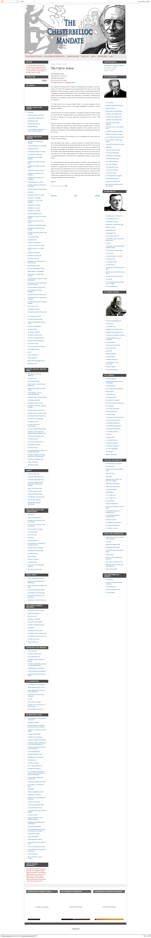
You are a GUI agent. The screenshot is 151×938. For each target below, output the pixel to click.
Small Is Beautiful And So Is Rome (36, 687)
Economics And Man (33, 553)
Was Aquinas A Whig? (33, 464)
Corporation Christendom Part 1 (36, 476)
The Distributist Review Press (54, 56)
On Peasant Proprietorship (112, 152)
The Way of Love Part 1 (34, 639)
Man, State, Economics (33, 258)
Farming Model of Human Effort (35, 550)
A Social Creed (109, 323)
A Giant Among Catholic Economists (37, 151)
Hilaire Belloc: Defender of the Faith (114, 224)
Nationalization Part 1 (111, 230)
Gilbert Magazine (73, 56)
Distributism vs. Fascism (34, 208)
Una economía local (33, 854)
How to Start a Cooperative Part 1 (114, 561)
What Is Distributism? (33, 355)
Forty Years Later (32, 534)
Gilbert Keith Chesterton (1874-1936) (115, 144)
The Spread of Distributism (112, 446)
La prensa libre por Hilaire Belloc (36, 804)
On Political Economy (33, 421)
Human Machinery (110, 342)
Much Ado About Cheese (34, 265)
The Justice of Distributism (34, 326)
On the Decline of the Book (112, 236)
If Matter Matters (110, 391)
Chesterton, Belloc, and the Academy (37, 397)
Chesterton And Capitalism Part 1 (114, 114)
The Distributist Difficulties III (113, 423)
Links (111, 56)
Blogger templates (7, 936)
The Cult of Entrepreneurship (35, 319)
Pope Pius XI (31, 537)
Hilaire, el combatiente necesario (36, 791)
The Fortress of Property (112, 431)
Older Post (97, 195)
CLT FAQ (30, 699)
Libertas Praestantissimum (34, 517)
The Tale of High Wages (112, 448)
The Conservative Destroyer (113, 420)
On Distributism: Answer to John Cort (37, 636)
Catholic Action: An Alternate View (36, 118)
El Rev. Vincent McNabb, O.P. (35, 765)
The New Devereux (111, 586)
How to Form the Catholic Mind (35, 418)
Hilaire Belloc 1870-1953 (112, 221)
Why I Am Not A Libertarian (34, 499)
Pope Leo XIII (31, 514)
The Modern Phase (110, 259)
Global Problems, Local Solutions (36, 668)
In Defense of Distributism (34, 242)
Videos (93, 56)
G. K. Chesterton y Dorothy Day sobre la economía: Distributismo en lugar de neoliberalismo (37, 773)
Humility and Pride (32, 239)
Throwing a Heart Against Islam (35, 459)
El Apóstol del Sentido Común (35, 754)
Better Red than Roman (33, 381)
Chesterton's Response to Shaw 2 (114, 134)
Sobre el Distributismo (33, 836)
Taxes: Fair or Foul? (33, 306)
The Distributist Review (34, 56)
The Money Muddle (110, 366)
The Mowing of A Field (111, 262)
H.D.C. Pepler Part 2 (111, 498)
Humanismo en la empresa (34, 794)
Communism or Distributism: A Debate (115, 335)
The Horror (108, 434)
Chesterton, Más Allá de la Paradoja (36, 740)
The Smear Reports (33, 447)
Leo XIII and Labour (32, 532)
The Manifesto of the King (34, 444)
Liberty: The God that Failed (35, 488)
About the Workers (110, 108)
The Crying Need (110, 466)
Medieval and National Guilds (113, 544)
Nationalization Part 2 (111, 233)
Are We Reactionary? (111, 378)
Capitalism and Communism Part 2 (114, 332)
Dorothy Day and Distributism (35, 622)
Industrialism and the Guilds (113, 547)
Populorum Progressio (33, 559)
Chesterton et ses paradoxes (35, 737)
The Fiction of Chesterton (112, 170)
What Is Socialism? (32, 357)
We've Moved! (109, 579)
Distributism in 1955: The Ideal (35, 403)
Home (75, 195)
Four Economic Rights (33, 237)
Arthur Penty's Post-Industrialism (114, 111)
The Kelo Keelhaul (32, 329)
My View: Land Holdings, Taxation (36, 268)
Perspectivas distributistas (34, 826)
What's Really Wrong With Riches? (36, 360)
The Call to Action (62, 68)
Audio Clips (85, 56)
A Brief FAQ (30, 112)
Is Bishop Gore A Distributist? (113, 345)
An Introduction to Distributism (35, 154)
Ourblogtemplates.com (27, 936)
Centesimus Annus (32, 562)
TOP (149, 936)
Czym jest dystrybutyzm (34, 751)
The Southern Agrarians (112, 443)
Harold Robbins (110, 492)
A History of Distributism (112, 503)
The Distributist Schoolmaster (113, 428)
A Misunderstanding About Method (114, 105)
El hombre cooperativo (33, 763)
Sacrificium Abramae (33, 540)
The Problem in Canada (112, 528)
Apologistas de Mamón (33, 722)
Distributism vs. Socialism (34, 210)
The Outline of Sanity (33, 343)
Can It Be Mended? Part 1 (112, 218)
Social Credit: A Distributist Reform (36, 590)
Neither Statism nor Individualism (36, 271)
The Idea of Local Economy (34, 653)
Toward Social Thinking (111, 369)
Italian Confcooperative (111, 569)
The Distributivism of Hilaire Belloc (114, 250)
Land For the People (111, 348)
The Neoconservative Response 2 (36, 340)
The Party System (110, 264)
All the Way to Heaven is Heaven (36, 610)
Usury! (29, 352)
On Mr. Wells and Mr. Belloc (112, 408)
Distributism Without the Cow (35, 213)
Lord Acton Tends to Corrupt (35, 491)
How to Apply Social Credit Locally (36, 592)
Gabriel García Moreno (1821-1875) (37, 781)
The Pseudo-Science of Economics (36, 346)
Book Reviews (102, 56)
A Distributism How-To (33, 148)
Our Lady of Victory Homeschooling (37, 428)
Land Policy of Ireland (111, 397)
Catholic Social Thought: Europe (36, 170)
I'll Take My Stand (32, 651)
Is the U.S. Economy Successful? (36, 245)
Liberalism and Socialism (34, 252)
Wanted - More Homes (111, 454)
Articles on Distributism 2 (34, 613)
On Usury (108, 243)
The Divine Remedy (33, 439)
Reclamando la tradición (34, 833)
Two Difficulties (109, 451)
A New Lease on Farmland (34, 702)
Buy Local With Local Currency (35, 709)
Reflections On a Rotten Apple (113, 155)
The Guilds (108, 541)
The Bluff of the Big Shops (112, 158)
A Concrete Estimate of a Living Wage (37, 145)
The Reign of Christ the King (35, 569)
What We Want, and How (34, 123)
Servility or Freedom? (111, 519)
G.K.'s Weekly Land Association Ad (114, 388)
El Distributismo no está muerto (35, 757)
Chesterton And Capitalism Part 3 (114, 119)
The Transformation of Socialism (114, 175)
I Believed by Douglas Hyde (113, 486)
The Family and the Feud (112, 167)
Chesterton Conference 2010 (113, 589)
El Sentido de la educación (34, 768)
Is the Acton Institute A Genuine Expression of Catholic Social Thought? (35, 484)
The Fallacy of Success (112, 164)
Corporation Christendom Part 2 (36, 479)
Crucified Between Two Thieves (35, 182)
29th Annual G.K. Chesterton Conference (114, 65)
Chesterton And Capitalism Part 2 (114, 116)
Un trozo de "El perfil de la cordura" (36, 846)
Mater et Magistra (32, 556)
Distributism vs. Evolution (34, 205)
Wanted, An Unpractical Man (113, 181)
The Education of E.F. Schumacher (36, 684)
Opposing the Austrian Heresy (35, 494)
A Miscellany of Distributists (112, 483)
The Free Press (110, 253)
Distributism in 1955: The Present (36, 195)
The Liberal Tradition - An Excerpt (114, 256)
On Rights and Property (112, 359)
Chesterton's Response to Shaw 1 (114, 131)
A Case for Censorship (33, 474)
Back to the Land (32, 616)
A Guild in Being (110, 554)
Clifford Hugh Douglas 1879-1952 (36, 578)
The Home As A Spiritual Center (35, 441)
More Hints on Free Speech (113, 400)
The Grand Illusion (110, 592)
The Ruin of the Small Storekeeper (114, 276)
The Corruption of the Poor (34, 316)
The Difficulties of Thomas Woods (36, 497)
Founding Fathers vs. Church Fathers (37, 413)
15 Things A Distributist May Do (113, 320)
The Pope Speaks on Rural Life (35, 547)
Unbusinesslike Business (112, 178)
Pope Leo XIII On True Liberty (35, 529)
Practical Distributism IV (112, 411)
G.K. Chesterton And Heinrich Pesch (115, 137)
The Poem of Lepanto (111, 173)
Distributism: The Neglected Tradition (37, 225)
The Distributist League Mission (113, 425)
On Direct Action (110, 406)
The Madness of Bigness (34, 332)
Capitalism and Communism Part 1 (114, 329)
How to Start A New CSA (34, 656)
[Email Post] (65, 186)
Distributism (31, 192)
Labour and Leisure (110, 394)
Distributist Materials (33, 126)
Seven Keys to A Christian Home (36, 436)
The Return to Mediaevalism (113, 525)
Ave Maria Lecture (32, 378)
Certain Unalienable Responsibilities (36, 671)
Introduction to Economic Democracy (37, 600)
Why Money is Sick (32, 363)
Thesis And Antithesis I (111, 489)
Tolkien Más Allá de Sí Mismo (35, 839)
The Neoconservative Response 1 (36, 337)
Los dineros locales (32, 814)
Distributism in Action (33, 121)
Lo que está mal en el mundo (35, 807)
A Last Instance (110, 102)
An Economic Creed (111, 326)
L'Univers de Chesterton (34, 802)
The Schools (109, 279)
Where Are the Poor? (33, 642)
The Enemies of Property (112, 161)
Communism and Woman (34, 400)
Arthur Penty (109, 476)
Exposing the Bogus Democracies (36, 410)
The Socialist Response (34, 349)
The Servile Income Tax (112, 440)
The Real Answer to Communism (114, 463)
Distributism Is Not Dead (34, 619)
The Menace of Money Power (35, 335)
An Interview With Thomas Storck (36, 115)
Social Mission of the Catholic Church (37, 294)
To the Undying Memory (112, 286)
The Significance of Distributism (113, 522)
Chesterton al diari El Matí (34, 734)
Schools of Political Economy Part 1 (36, 287)
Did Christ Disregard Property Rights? (37, 189)
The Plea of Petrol (110, 437)
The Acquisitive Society (33, 309)
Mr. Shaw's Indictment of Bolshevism (115, 403)
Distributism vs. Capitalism (34, 198)
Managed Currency (110, 227)
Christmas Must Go (111, 385)
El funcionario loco (32, 760)
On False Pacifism (110, 356)
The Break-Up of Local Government (115, 417)
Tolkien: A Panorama (33, 462)
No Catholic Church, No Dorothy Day (37, 633)
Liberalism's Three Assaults (34, 255)
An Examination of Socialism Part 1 (114, 216)
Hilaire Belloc (31, 627)
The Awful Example (110, 414)
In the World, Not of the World (35, 630)
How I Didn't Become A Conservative (37, 415)
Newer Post (54, 195)
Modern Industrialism (111, 353)
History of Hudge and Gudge (113, 150)
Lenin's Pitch (109, 351)
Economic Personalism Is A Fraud (36, 624)
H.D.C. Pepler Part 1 (111, 495)
